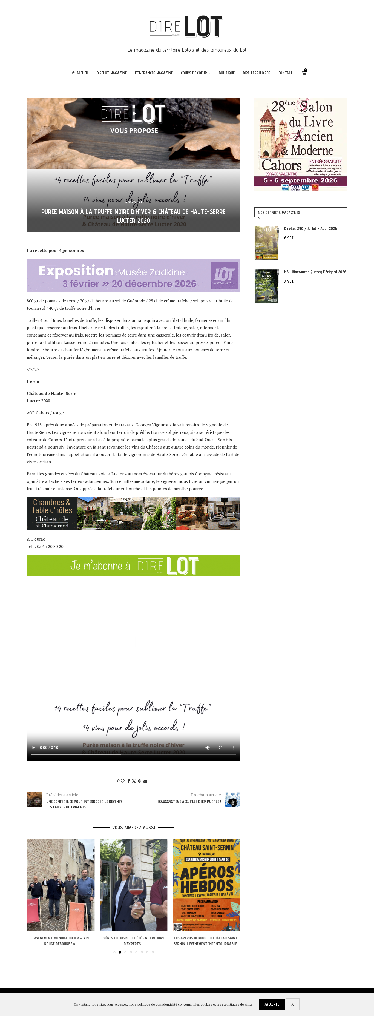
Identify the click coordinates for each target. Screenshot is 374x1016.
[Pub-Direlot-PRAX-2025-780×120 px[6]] (133, 262)
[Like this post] (123, 780)
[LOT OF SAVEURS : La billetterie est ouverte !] (206, 885)
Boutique (227, 73)
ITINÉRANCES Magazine (154, 73)
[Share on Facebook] (129, 780)
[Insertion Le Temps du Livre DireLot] (300, 100)
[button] (34, 896)
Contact (285, 73)
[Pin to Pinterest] (139, 780)
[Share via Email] (145, 780)
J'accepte (271, 1004)
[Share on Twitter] (134, 780)
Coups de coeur (194, 73)
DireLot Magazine (112, 73)
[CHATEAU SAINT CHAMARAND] (133, 500)
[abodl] (133, 558)
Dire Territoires (256, 73)
